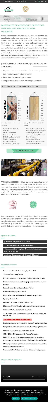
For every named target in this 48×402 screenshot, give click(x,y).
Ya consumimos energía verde (13, 274)
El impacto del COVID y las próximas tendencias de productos (24, 306)
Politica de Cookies (29, 398)
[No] (45, 394)
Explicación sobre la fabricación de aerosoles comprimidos (22, 295)
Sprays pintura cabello (10, 299)
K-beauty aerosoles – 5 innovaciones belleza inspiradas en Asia (24, 278)
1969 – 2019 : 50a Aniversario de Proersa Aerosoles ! (20, 334)
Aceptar (16, 398)
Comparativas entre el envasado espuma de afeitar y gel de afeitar (24, 327)
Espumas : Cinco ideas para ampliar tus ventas (18, 330)
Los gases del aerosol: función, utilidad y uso (18, 302)
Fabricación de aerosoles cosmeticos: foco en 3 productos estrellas (25, 323)
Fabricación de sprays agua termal (14, 291)
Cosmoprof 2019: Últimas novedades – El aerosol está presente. (24, 350)
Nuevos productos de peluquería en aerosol (17, 310)
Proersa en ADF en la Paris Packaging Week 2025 (19, 271)
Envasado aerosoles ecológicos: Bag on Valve (18, 288)
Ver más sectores (24, 151)
